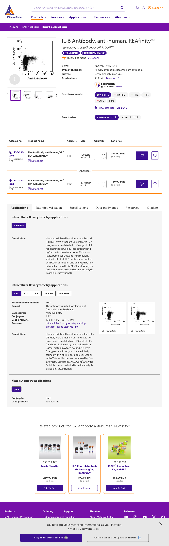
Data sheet (37, 160)
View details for (113, 107)
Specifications (79, 208)
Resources (132, 208)
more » (119, 87)
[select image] (15, 95)
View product (84, 488)
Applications (19, 208)
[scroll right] (57, 95)
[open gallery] (32, 62)
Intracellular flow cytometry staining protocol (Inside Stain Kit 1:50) (66, 325)
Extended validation (49, 208)
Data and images (107, 208)
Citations (152, 208)
